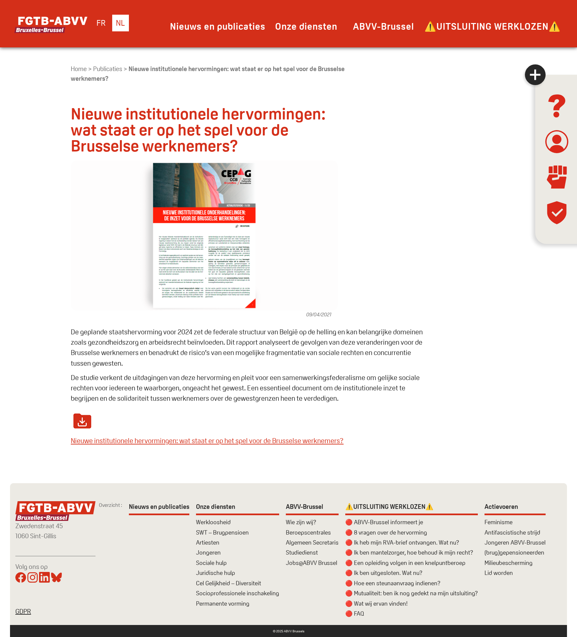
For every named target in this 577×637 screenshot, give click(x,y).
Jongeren (208, 552)
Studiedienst (302, 552)
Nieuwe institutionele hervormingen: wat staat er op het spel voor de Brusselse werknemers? (207, 440)
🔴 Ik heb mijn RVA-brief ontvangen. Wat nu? (402, 542)
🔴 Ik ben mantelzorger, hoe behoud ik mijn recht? (409, 552)
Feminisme (499, 522)
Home (79, 69)
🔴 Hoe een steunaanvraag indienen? (392, 583)
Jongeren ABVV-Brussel (515, 542)
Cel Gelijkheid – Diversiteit (228, 583)
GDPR (23, 611)
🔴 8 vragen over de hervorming (386, 532)
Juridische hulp (215, 573)
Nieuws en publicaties (217, 26)
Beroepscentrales (308, 532)
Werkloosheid (213, 522)
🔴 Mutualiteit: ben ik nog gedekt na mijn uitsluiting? (411, 593)
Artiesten (207, 542)
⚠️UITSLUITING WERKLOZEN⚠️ (492, 26)
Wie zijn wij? (301, 522)
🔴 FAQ (354, 613)
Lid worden (499, 573)
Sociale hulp (211, 563)
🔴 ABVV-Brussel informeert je (384, 522)
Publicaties (107, 69)
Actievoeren (501, 507)
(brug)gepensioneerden (514, 552)
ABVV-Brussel (383, 26)
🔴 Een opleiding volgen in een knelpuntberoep (405, 563)
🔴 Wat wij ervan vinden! (376, 603)
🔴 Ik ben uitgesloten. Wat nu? (383, 573)
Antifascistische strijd (512, 532)
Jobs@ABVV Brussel (311, 563)
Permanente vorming (222, 603)
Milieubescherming (509, 563)
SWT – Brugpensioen (222, 532)
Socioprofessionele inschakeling (237, 593)
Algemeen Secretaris (312, 542)
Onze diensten (306, 26)
